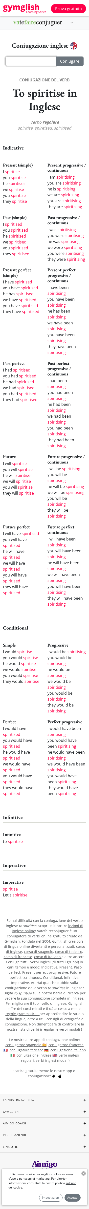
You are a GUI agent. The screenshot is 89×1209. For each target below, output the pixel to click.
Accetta (72, 1197)
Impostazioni (51, 1197)
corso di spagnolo (38, 951)
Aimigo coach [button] (14, 1123)
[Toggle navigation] (71, 23)
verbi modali (70, 1029)
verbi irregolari (43, 1029)
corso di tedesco (68, 951)
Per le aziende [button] (15, 1135)
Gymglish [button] (11, 1112)
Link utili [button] (11, 1147)
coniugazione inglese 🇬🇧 (37, 1055)
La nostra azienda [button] (18, 1100)
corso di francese (18, 956)
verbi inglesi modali (52, 1060)
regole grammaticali (22, 1013)
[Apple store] (59, 1076)
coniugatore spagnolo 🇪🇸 (25, 1044)
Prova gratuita (68, 8)
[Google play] (53, 1076)
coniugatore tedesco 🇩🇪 (29, 1050)
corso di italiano (48, 956)
